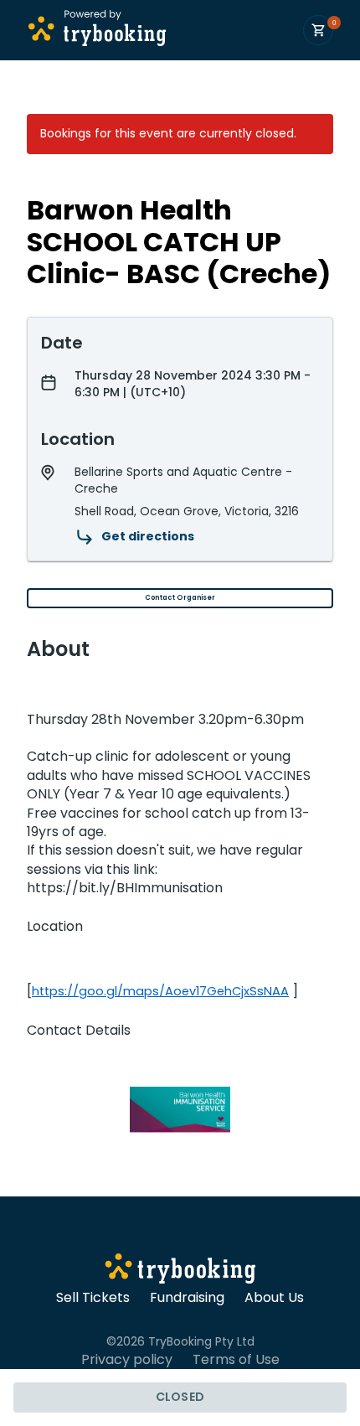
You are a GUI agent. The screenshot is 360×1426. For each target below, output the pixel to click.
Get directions (147, 536)
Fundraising (187, 1298)
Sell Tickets (93, 1298)
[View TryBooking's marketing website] (180, 1271)
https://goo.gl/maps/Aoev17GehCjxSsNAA (160, 991)
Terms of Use (236, 1360)
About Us (274, 1298)
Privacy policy (126, 1360)
